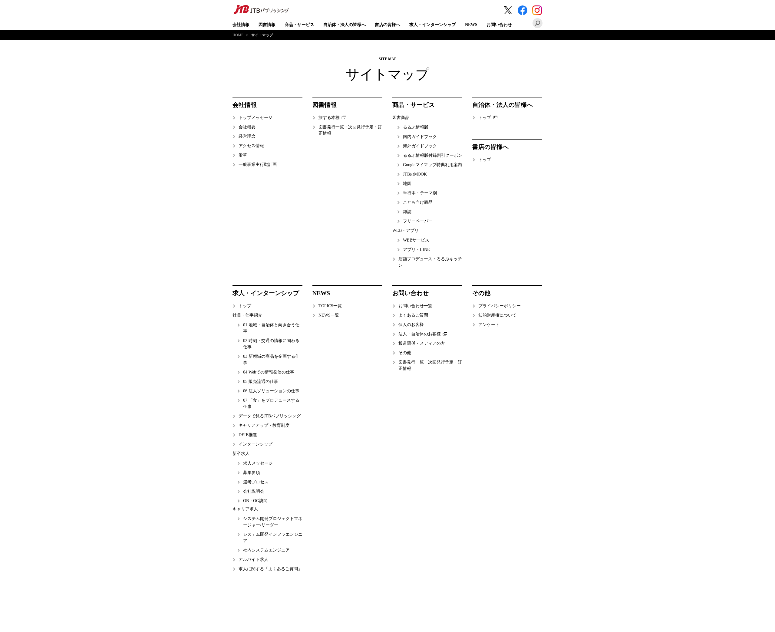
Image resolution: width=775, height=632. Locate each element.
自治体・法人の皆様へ (344, 24)
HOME (237, 35)
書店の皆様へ (387, 24)
